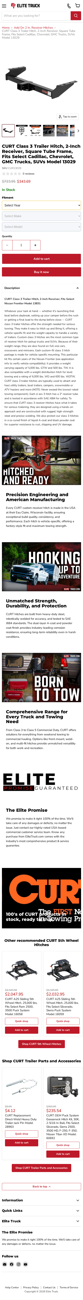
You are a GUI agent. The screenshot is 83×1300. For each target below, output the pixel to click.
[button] (41, 288)
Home (6, 27)
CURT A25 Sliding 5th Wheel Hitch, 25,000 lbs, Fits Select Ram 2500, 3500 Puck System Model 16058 (21, 1006)
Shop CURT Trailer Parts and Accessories (41, 1168)
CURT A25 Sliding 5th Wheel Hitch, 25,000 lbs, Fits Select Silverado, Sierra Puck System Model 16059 (62, 1006)
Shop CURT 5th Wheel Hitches (41, 1044)
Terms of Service (69, 1287)
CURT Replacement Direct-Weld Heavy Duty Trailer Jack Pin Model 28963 (21, 1121)
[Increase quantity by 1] (35, 245)
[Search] (76, 15)
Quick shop (21, 1021)
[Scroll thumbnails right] (78, 131)
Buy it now (41, 272)
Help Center (12, 1287)
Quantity (7, 236)
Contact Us (49, 1287)
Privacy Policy (31, 1287)
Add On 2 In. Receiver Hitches (33, 27)
